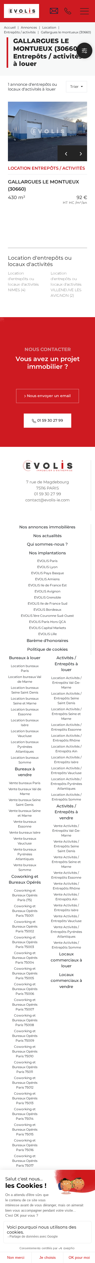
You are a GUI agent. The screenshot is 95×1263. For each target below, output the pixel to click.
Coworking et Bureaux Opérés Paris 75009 (24, 1035)
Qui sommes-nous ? (47, 544)
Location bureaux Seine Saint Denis (25, 690)
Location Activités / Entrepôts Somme (66, 797)
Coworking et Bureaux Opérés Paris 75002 (24, 926)
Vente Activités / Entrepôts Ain (66, 896)
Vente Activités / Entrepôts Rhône (66, 886)
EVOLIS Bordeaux (47, 610)
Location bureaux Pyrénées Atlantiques (25, 746)
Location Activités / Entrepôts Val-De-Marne (66, 682)
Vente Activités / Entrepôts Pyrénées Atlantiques (66, 931)
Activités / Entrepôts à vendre (66, 811)
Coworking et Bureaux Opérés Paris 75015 (24, 1129)
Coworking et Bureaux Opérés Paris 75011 (24, 1067)
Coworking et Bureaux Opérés (25, 879)
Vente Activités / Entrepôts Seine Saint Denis (66, 846)
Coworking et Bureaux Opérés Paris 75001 (24, 911)
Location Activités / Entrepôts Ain (66, 748)
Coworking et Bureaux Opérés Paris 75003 (24, 942)
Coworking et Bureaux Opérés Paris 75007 (24, 1004)
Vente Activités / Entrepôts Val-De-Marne (66, 830)
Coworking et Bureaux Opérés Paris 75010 (24, 1051)
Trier (75, 86)
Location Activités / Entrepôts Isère (66, 759)
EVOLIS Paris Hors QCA (47, 622)
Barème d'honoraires (47, 640)
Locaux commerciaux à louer (66, 959)
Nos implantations (47, 552)
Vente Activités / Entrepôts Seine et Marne (66, 862)
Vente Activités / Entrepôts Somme (66, 945)
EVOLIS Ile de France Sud (47, 603)
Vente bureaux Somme (24, 867)
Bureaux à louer (24, 657)
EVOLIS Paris (47, 561)
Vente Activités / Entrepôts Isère (66, 907)
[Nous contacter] (54, 11)
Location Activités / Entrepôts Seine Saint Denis (66, 698)
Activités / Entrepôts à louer (66, 663)
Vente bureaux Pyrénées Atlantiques (24, 854)
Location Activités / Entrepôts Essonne (66, 727)
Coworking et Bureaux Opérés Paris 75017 (24, 1160)
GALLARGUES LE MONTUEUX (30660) (46, 179)
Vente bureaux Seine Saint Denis (25, 802)
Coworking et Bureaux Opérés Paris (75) (24, 895)
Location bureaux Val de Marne (24, 679)
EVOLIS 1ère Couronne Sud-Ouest (47, 616)
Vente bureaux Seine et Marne (25, 813)
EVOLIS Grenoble (47, 597)
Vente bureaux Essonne (24, 824)
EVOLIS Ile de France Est (47, 585)
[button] (65, 153)
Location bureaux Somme (25, 760)
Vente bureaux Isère (24, 832)
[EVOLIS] (21, 11)
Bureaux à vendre (25, 771)
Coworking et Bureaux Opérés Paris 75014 (24, 1114)
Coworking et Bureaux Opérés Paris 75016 (24, 1145)
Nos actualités (47, 535)
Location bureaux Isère (25, 722)
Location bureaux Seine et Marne (25, 700)
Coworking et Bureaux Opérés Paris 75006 (24, 989)
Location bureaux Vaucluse (25, 733)
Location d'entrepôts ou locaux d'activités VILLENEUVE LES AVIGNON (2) (66, 284)
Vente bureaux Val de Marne (24, 791)
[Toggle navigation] (84, 11)
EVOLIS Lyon (47, 567)
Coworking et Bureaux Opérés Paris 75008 (24, 1020)
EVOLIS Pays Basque (47, 573)
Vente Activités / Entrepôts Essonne (66, 875)
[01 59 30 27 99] (69, 11)
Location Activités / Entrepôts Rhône (66, 738)
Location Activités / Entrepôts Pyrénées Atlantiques (66, 783)
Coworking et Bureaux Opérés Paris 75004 (24, 957)
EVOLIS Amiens (47, 579)
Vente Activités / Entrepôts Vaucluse (66, 918)
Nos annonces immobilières (47, 526)
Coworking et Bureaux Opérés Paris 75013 (24, 1098)
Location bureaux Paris (25, 668)
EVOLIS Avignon (47, 591)
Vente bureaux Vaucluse (24, 841)
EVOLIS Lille (47, 634)
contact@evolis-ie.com (47, 499)
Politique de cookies (47, 649)
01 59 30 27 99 (47, 493)
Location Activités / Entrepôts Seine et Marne (66, 714)
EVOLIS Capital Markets (47, 628)
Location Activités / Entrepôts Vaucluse (66, 770)
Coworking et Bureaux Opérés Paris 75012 (24, 1082)
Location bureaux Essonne (25, 711)
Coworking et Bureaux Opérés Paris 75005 (24, 973)
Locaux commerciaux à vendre (66, 980)
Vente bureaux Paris (24, 783)
